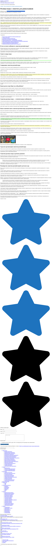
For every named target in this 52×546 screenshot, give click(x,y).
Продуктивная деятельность (9, 458)
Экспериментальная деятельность (10, 466)
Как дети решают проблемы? (5, 534)
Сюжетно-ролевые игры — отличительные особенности (12, 40)
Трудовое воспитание (8, 478)
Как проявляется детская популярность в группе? (9, 519)
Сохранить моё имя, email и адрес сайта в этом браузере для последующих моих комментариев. (18, 442)
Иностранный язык (5, 481)
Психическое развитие (8, 497)
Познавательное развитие (8, 492)
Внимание (6, 486)
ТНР (5, 484)
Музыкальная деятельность (9, 454)
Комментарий (2, 440)
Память (5, 489)
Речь (5, 490)
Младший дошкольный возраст (9, 468)
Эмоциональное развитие (8, 504)
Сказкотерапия (7, 507)
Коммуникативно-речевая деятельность (11, 461)
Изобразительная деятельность (9, 453)
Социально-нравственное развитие (10, 499)
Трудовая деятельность (8, 464)
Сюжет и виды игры (6, 37)
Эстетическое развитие (8, 505)
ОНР (5, 483)
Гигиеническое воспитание (9, 475)
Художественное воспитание (9, 479)
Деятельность (4, 450)
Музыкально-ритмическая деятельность (11, 455)
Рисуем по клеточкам (4, 531)
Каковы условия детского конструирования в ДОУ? (9, 528)
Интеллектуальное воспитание (9, 473)
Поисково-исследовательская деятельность (11, 457)
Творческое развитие (8, 500)
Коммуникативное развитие (9, 493)
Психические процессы (6, 485)
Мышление (6, 488)
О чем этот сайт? (5, 539)
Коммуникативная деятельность (10, 460)
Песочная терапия (7, 509)
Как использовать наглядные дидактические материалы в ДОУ (11, 523)
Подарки (3, 542)
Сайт (1, 433)
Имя (1, 429)
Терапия (3, 506)
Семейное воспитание (8, 472)
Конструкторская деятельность (9, 459)
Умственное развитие (8, 501)
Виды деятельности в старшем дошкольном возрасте (16, 11)
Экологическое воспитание (9, 480)
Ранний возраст (7, 467)
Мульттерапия (6, 510)
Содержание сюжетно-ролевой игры (8, 38)
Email (1, 431)
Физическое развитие (8, 502)
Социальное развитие (8, 498)
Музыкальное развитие (8, 495)
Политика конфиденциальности (8, 540)
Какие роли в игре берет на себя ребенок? (9, 39)
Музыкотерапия (7, 511)
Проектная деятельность (8, 462)
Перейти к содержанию (4, 0)
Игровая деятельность (8, 451)
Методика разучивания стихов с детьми (7, 537)
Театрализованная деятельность (9, 463)
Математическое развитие (8, 494)
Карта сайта (4, 541)
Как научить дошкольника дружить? (6, 516)
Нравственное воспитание (9, 476)
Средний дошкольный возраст (9, 469)
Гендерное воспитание (8, 474)
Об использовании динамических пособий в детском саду (10, 526)
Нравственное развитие (8, 496)
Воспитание (4, 471)
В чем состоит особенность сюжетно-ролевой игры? (11, 36)
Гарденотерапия (7, 512)
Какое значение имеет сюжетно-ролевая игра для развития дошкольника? (15, 41)
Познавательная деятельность (9, 452)
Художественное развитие (9, 503)
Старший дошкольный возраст (9, 470)
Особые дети (4, 482)
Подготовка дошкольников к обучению (7, 2)
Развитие (4, 491)
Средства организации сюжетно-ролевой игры (10, 42)
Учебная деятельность (8, 465)
